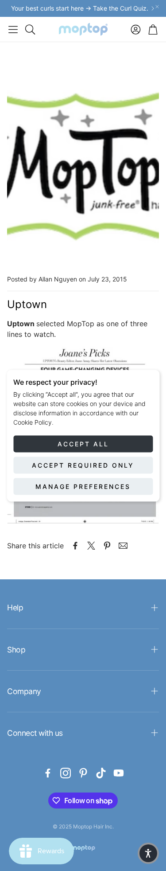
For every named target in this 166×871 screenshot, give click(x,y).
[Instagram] (65, 773)
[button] (13, 29)
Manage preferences (83, 486)
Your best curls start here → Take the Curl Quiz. (79, 8)
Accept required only (83, 465)
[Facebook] (47, 773)
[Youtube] (118, 773)
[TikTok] (101, 773)
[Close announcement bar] (157, 6)
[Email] (123, 545)
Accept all (83, 443)
